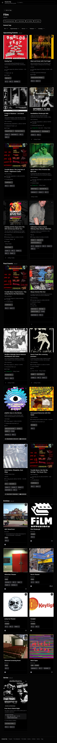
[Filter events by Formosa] (21, 428)
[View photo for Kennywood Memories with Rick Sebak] (41, 399)
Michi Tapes (34, 660)
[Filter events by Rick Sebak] (36, 425)
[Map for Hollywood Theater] (16, 126)
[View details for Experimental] (17, 134)
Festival (6, 67)
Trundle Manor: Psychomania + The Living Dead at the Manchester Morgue (15, 294)
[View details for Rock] (8, 253)
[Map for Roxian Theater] (14, 239)
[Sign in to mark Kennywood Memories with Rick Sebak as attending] (52, 388)
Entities (30, 21)
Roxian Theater (9, 239)
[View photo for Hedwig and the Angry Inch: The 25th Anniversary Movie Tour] (15, 213)
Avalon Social (33, 308)
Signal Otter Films (43, 188)
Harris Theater (35, 366)
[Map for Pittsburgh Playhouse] (43, 125)
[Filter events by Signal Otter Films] (47, 189)
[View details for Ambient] (9, 487)
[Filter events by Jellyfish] (9, 431)
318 (7, 480)
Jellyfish (6, 431)
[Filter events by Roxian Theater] (12, 247)
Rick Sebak (33, 425)
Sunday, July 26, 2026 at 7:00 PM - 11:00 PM (16, 479)
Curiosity (13, 487)
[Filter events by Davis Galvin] (15, 484)
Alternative (7, 582)
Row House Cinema (19, 131)
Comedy (32, 377)
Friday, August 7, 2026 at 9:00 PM (13, 421)
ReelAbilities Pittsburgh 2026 (39, 113)
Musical (17, 250)
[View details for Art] (7, 81)
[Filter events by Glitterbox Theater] (39, 311)
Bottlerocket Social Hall (11, 423)
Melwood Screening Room (13, 660)
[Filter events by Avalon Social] (37, 309)
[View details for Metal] (8, 137)
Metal (6, 137)
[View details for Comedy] (35, 378)
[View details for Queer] (21, 582)
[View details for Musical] (20, 251)
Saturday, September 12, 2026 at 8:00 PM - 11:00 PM (42, 180)
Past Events (21, 21)
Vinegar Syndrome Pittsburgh (39, 72)
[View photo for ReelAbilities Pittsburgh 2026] (41, 99)
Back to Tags (9, 10)
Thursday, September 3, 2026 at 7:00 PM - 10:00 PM (41, 122)
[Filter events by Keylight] (35, 374)
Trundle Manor (9, 179)
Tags (42, 739)
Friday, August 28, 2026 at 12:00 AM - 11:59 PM (16, 70)
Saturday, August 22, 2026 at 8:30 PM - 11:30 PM (15, 299)
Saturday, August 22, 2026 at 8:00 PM (40, 300)
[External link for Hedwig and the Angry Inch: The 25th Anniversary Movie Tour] (6, 257)
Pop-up (32, 234)
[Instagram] (51, 541)
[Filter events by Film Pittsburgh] (49, 131)
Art (5, 81)
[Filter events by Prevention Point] (12, 375)
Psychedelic (46, 668)
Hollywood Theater (10, 126)
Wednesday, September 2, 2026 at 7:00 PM (16, 123)
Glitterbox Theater (36, 302)
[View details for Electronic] (40, 246)
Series (38, 21)
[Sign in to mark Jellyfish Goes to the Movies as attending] (26, 388)
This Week (23, 739)
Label (32, 665)
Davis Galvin (12, 483)
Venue (6, 537)
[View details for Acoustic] (9, 251)
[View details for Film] (12, 81)
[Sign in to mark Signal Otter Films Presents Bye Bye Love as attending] (52, 145)
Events (29, 739)
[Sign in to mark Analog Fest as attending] (26, 36)
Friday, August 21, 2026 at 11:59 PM (14, 364)
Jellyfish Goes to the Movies (13, 413)
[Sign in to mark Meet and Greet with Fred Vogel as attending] (52, 36)
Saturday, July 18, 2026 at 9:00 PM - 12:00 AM (41, 477)
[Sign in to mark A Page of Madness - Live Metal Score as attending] (26, 89)
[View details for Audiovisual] (37, 192)
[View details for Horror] (40, 81)
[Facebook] (50, 586)
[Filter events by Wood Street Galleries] (40, 243)
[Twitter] (51, 586)
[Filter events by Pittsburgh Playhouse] (40, 131)
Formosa (18, 428)
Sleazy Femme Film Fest (38, 292)
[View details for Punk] (13, 378)
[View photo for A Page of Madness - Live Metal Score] (15, 99)
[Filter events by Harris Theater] (43, 374)
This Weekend (16, 739)
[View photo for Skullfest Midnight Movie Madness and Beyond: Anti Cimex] (15, 340)
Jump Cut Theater (10, 619)
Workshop (16, 81)
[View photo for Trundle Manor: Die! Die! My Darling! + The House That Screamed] (41, 456)
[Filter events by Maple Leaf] (10, 78)
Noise (32, 248)
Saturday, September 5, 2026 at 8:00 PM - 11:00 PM (15, 176)
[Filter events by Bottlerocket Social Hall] (15, 428)
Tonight (10, 739)
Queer (19, 582)
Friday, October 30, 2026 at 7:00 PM (40, 237)
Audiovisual (33, 192)
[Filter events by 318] (7, 484)
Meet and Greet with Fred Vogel (40, 61)
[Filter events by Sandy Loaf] (42, 240)
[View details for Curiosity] (16, 487)
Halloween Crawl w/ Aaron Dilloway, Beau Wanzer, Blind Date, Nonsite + (41, 229)
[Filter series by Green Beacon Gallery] (14, 723)
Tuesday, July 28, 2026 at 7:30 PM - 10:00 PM (42, 419)
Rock (6, 253)
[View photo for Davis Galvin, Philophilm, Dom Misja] (15, 456)
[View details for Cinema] (9, 134)
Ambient (6, 487)
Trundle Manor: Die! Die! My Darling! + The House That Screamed (39, 472)
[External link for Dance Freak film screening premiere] (32, 382)
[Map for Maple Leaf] (12, 73)
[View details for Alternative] (10, 582)
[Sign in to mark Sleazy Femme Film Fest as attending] (52, 267)
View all (20, 33)
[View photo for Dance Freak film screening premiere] (41, 340)
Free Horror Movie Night (12, 708)
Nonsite (32, 240)
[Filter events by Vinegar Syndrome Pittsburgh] (43, 77)
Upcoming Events (10, 21)
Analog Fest (8, 61)
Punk (11, 378)
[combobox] (36, 2)
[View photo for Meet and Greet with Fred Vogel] (41, 47)
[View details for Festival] (35, 135)
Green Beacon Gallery (11, 720)
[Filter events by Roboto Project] (37, 189)
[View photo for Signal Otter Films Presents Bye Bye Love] (41, 155)
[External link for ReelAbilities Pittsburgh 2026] (32, 139)
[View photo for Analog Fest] (15, 47)
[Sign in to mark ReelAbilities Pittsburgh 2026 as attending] (52, 89)
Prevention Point (10, 366)
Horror (37, 81)
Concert (32, 67)
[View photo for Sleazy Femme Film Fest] (41, 278)
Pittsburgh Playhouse (37, 125)
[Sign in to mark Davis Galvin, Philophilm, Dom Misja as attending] (26, 445)
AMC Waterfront (10, 529)
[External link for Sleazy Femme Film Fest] (32, 324)
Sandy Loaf (39, 240)
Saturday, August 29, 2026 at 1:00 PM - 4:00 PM (42, 70)
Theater (11, 253)
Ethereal (19, 487)
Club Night (7, 419)
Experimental (13, 134)
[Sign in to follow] (26, 504)
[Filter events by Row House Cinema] (24, 131)
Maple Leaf (8, 73)
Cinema (6, 134)
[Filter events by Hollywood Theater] (13, 131)
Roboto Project (35, 183)
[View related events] (5, 544)
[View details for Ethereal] (22, 487)
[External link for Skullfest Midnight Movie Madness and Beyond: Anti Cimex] (6, 382)
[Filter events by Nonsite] (35, 240)
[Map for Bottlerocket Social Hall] (18, 423)
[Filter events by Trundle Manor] (12, 182)
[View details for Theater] (14, 253)
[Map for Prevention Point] (15, 367)
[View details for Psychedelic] (49, 668)
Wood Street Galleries (35, 242)
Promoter (33, 534)
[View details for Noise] (34, 249)
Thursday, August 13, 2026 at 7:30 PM (41, 364)
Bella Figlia (41, 308)
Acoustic (6, 250)
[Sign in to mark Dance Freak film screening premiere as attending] (52, 330)
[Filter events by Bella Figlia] (44, 309)
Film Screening (8, 121)
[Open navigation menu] (2, 2)
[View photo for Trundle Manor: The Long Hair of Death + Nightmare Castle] (15, 155)
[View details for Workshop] (19, 81)
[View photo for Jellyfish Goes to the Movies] (15, 399)
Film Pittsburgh (45, 131)
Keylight (32, 374)
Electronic (37, 246)
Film (10, 81)
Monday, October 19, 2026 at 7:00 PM (14, 237)
